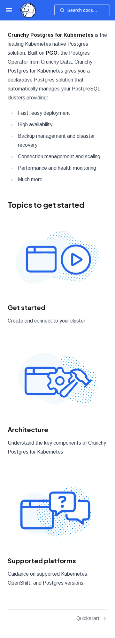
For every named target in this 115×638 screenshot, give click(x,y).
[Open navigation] (9, 10)
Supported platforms (42, 560)
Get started (26, 307)
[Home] (28, 10)
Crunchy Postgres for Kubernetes (51, 35)
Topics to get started (46, 204)
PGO (51, 53)
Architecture (28, 429)
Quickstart (88, 618)
